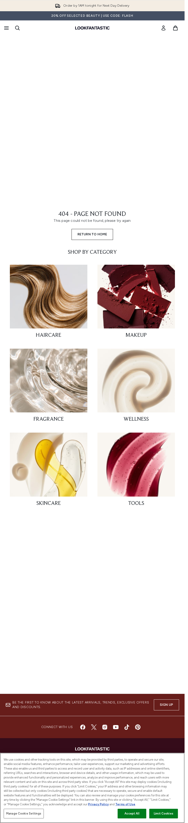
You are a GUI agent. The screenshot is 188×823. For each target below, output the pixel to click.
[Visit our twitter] (93, 727)
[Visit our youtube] (115, 727)
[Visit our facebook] (82, 727)
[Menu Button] (6, 28)
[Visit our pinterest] (137, 727)
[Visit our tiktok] (126, 727)
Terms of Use (125, 804)
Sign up (166, 705)
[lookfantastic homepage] (92, 28)
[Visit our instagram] (104, 727)
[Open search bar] (17, 28)
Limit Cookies (163, 813)
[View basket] (175, 28)
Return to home (92, 234)
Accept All (131, 813)
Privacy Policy (98, 804)
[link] (163, 28)
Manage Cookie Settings (23, 813)
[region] (92, 788)
